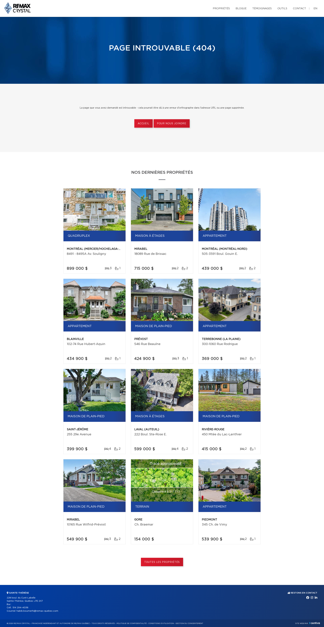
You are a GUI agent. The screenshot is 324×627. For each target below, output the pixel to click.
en (315, 8)
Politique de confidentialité (132, 623)
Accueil (143, 123)
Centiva (314, 623)
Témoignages (262, 8)
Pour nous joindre (171, 123)
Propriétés (221, 8)
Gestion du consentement (189, 623)
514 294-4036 (20, 608)
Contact (299, 8)
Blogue (241, 8)
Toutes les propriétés (162, 562)
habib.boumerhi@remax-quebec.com (37, 611)
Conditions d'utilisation (161, 623)
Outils (282, 8)
